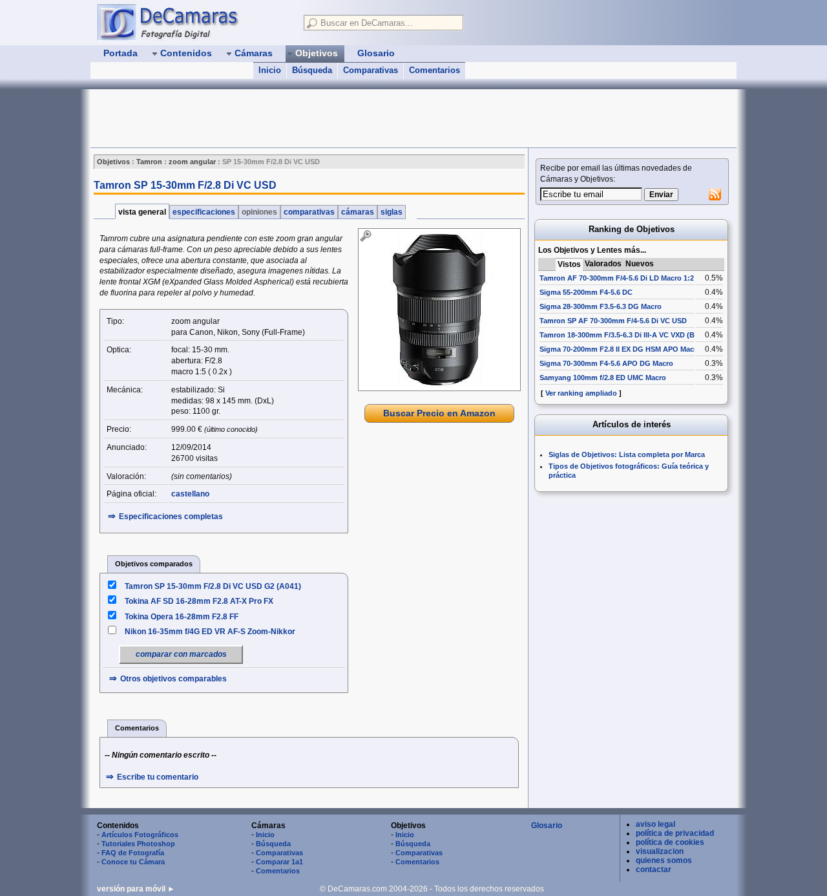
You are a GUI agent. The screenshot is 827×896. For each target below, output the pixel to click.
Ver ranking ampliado (581, 393)
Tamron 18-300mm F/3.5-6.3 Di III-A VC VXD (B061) (624, 335)
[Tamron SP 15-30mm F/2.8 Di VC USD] (439, 309)
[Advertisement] (325, 118)
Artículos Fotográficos (139, 834)
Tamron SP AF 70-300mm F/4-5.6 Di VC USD (613, 321)
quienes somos (664, 860)
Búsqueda (312, 70)
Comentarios (434, 70)
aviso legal (655, 824)
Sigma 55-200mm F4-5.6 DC (586, 292)
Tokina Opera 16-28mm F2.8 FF (181, 616)
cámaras (357, 212)
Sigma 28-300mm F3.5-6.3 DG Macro (600, 306)
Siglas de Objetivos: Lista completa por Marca (627, 454)
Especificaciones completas (171, 516)
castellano (190, 493)
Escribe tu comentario (157, 777)
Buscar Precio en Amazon (439, 413)
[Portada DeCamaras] (194, 22)
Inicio (269, 70)
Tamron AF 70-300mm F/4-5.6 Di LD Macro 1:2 (616, 278)
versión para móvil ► (136, 888)
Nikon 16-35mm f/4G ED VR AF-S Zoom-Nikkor (210, 631)
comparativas (309, 212)
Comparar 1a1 (279, 862)
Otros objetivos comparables (173, 678)
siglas (391, 212)
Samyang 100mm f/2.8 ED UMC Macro (602, 377)
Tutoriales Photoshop (138, 844)
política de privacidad (675, 833)
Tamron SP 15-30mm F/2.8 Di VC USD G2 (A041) (213, 586)
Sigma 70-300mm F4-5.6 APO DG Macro (606, 363)
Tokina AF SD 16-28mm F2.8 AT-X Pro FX (199, 601)
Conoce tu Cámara (133, 862)
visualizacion (660, 851)
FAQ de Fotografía (132, 853)
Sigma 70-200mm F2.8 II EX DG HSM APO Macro (620, 349)
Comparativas (370, 70)
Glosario (546, 825)
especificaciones (204, 212)
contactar (653, 869)
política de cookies (670, 842)
